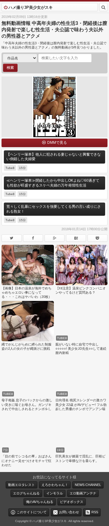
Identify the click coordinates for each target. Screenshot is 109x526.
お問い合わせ (69, 512)
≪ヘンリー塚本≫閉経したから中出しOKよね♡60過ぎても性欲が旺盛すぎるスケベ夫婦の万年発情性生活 (52, 182)
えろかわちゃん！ (54, 485)
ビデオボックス (71, 502)
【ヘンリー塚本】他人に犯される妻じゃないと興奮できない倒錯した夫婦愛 (53, 156)
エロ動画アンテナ (83, 493)
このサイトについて (32, 512)
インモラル (54, 493)
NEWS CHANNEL (88, 485)
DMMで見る (57, 142)
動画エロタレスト (21, 485)
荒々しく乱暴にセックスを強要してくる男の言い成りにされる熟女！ (53, 209)
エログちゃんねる (26, 493)
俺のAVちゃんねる (39, 502)
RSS (94, 512)
